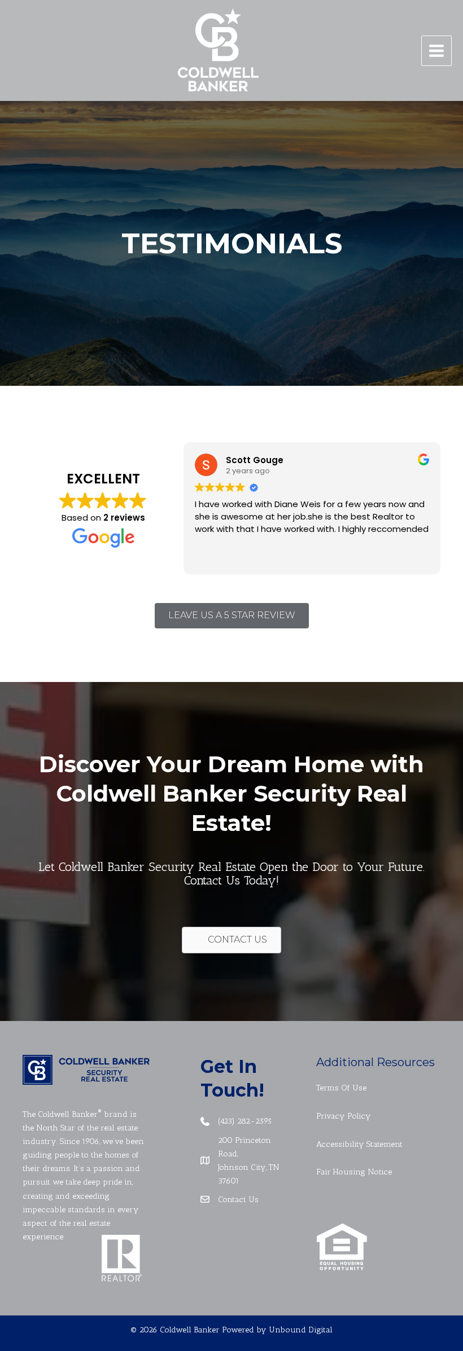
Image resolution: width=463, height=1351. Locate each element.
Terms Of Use (341, 1087)
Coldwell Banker (68, 1114)
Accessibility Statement (359, 1144)
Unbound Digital (301, 1329)
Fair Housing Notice (354, 1172)
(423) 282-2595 (245, 1121)
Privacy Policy (343, 1116)
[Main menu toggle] (436, 51)
